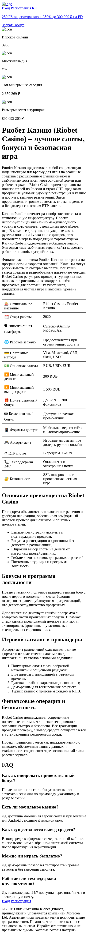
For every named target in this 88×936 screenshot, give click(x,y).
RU (34, 8)
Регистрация (21, 8)
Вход (6, 8)
